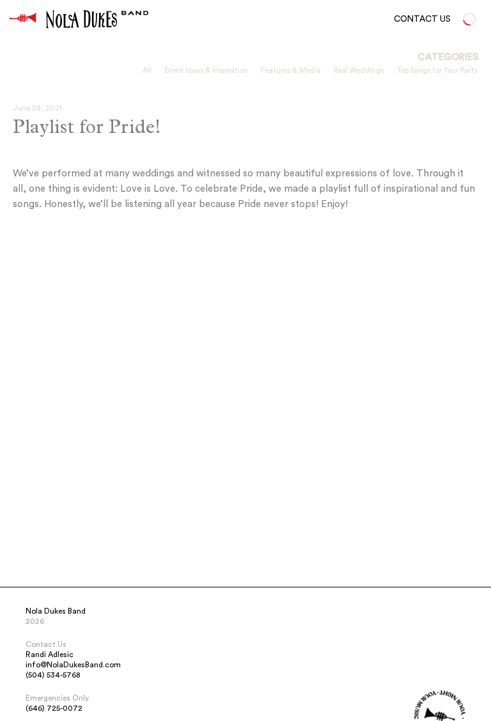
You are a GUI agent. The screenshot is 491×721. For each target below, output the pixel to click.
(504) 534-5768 (53, 675)
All (147, 70)
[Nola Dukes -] (23, 19)
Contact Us (422, 19)
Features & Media (291, 70)
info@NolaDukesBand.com (73, 665)
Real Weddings (359, 70)
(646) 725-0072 (54, 708)
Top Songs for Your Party (437, 70)
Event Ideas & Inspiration (206, 70)
